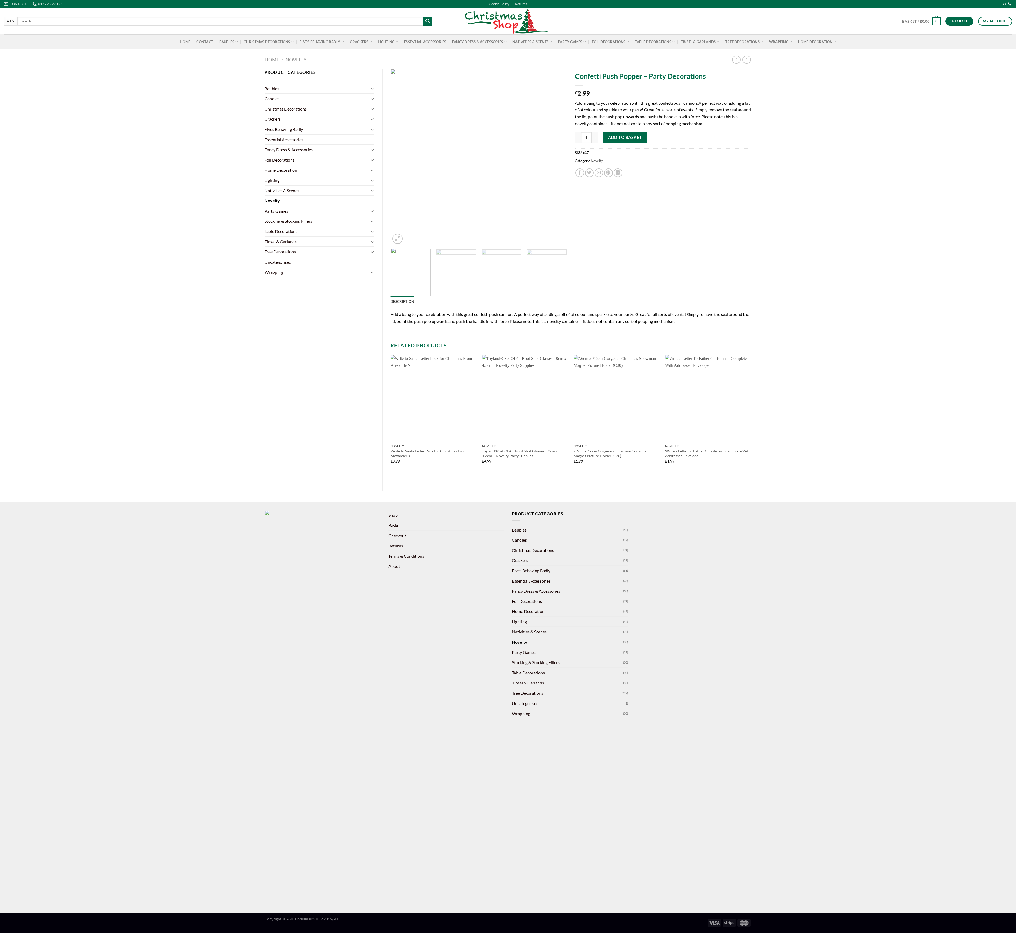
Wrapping (778, 42)
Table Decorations (653, 42)
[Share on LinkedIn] (618, 172)
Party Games (570, 42)
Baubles (226, 42)
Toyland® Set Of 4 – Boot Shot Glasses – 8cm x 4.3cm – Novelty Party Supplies (520, 453)
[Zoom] (397, 239)
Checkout (397, 535)
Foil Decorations (608, 42)
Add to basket (625, 137)
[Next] (556, 157)
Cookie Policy (499, 4)
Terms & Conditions (406, 556)
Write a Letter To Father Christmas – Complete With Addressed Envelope (708, 453)
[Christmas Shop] (508, 21)
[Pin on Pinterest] (608, 172)
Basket (394, 525)
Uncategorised (278, 261)
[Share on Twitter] (589, 172)
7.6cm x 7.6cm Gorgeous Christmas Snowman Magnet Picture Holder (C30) (611, 453)
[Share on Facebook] (579, 172)
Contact (204, 42)
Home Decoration (815, 42)
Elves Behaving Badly (320, 42)
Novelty (295, 59)
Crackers (359, 42)
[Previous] (401, 157)
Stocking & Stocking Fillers (288, 220)
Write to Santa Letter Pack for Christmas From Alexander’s (429, 453)
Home (185, 42)
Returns (521, 4)
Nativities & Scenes (530, 42)
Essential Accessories (425, 42)
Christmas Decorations (267, 42)
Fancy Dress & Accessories (477, 42)
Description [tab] (402, 301)
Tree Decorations (742, 42)
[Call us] (1009, 4)
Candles (272, 98)
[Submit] (427, 21)
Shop (393, 515)
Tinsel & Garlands (698, 42)
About (394, 566)
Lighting (386, 42)
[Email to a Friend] (599, 172)
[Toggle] (372, 88)
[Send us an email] (1004, 4)
